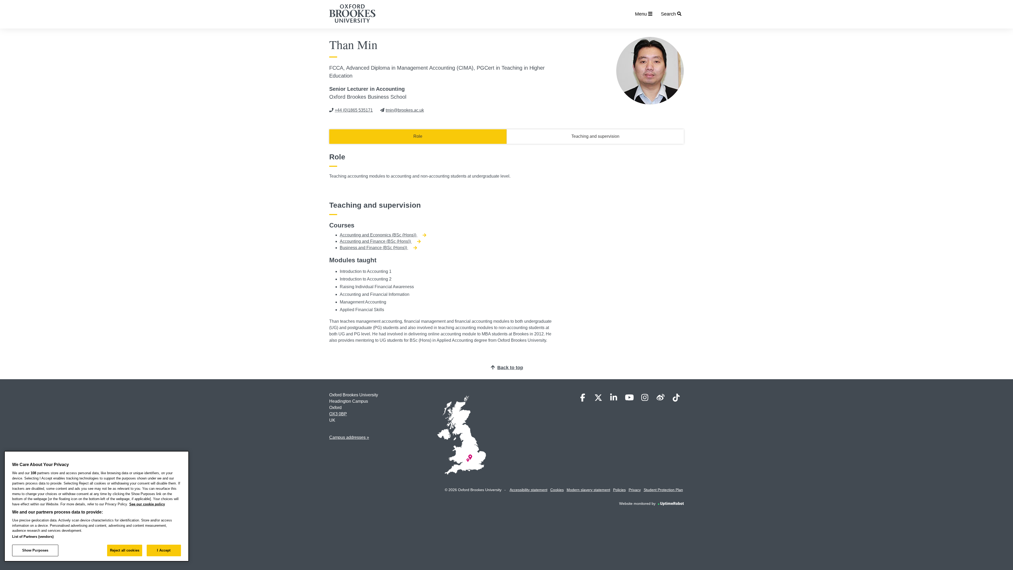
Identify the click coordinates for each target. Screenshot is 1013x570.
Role (417, 136)
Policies (619, 490)
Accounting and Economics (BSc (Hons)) (378, 235)
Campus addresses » (349, 437)
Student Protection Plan (663, 490)
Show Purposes (35, 550)
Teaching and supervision (595, 136)
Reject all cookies (124, 550)
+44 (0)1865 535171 (354, 110)
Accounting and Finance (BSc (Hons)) (376, 241)
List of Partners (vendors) (33, 537)
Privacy (635, 490)
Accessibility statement (528, 490)
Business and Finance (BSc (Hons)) (374, 247)
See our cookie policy (147, 504)
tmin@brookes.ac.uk (405, 110)
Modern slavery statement (588, 490)
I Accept (163, 550)
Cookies (557, 490)
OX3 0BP (338, 414)
